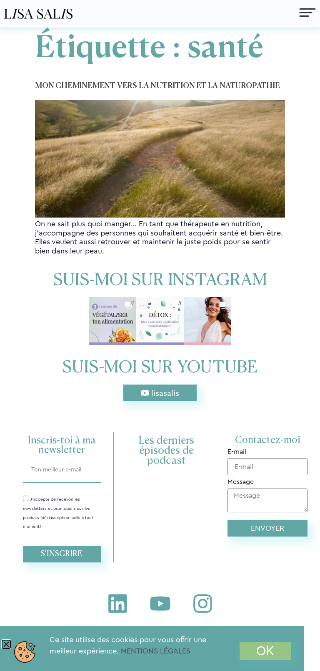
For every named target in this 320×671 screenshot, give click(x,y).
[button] (6, 644)
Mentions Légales (155, 651)
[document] (160, 335)
